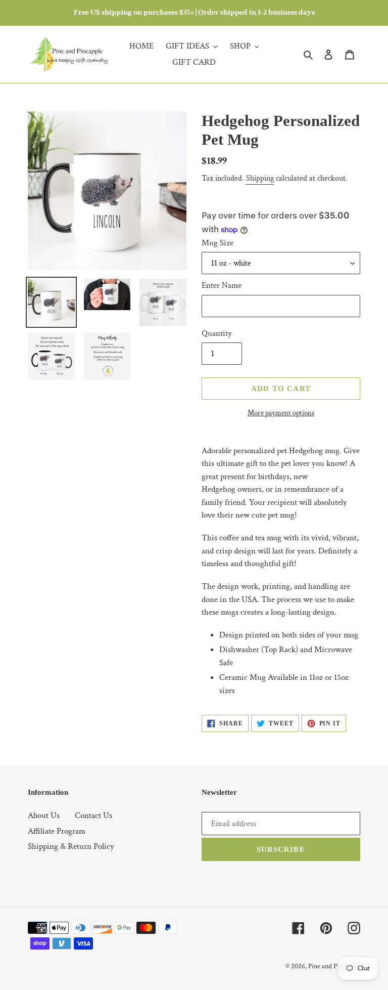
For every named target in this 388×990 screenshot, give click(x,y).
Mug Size (217, 242)
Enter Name (221, 285)
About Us (44, 815)
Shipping (260, 178)
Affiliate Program (56, 831)
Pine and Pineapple (334, 966)
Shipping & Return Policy (71, 846)
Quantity (217, 333)
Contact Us (93, 815)
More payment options (281, 413)
